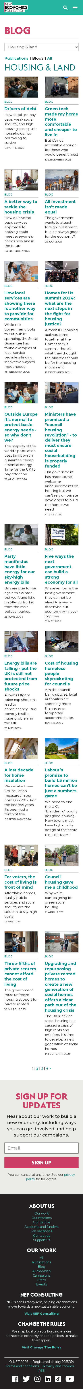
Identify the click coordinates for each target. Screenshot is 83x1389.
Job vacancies (41, 1231)
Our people (41, 1222)
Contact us (41, 1236)
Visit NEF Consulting (42, 1314)
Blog (8, 101)
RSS (41, 1371)
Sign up (41, 1163)
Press (41, 1280)
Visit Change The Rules (41, 1347)
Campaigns (41, 1275)
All (49, 58)
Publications (16, 58)
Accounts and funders (41, 1227)
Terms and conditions (22, 1366)
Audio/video (41, 1271)
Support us (41, 1240)
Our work (42, 1213)
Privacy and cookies (58, 1366)
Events (41, 1284)
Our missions (42, 1218)
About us (41, 1206)
